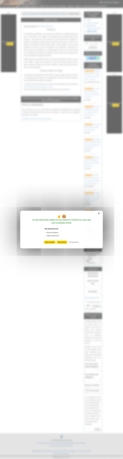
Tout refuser (62, 242)
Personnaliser (74, 242)
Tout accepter (50, 242)
